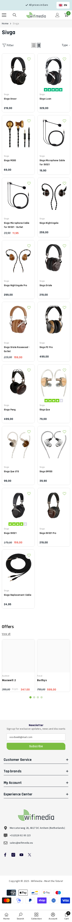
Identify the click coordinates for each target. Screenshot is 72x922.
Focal (39, 675)
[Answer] (18, 69)
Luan (45, 98)
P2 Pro (46, 347)
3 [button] (38, 697)
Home (5, 23)
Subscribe (36, 746)
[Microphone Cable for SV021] (54, 131)
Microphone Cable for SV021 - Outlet (16, 225)
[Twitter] (29, 855)
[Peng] (18, 381)
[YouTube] (21, 855)
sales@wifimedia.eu (21, 843)
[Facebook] (5, 855)
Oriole (46, 285)
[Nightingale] (54, 194)
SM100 (46, 471)
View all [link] (6, 634)
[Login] (57, 15)
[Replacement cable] (18, 566)
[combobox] (63, 5)
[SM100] (54, 442)
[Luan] (54, 69)
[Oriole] (54, 256)
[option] (18, 665)
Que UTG (11, 471)
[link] (20, 916)
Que (45, 409)
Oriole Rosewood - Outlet (17, 349)
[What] (54, 381)
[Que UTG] (18, 442)
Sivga (16, 23)
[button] (33, 45)
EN (65, 5)
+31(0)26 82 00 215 (20, 835)
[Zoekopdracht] (14, 15)
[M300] (18, 131)
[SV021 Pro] (54, 504)
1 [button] (30, 697)
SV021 (10, 533)
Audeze (5, 675)
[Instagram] (13, 855)
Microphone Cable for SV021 (52, 162)
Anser (10, 98)
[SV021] (18, 504)
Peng (10, 409)
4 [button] (41, 697)
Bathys (42, 680)
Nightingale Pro (15, 285)
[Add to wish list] (29, 59)
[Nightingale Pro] (18, 256)
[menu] (4, 15)
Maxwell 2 (9, 680)
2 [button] (34, 697)
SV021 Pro (48, 533)
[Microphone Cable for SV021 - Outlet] (18, 194)
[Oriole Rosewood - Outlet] (18, 318)
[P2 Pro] (54, 318)
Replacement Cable (17, 594)
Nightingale (49, 223)
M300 (10, 160)
